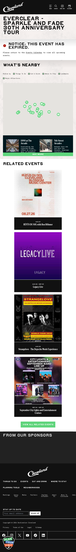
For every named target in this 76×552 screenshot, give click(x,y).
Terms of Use (18, 527)
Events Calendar (34, 52)
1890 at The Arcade (26, 142)
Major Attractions (12, 78)
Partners (33, 495)
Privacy (6, 527)
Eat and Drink (39, 482)
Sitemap (39, 527)
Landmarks (64, 74)
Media (24, 495)
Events (24, 482)
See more (38, 154)
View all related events (38, 424)
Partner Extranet (44, 495)
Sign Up (35, 513)
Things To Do (21, 74)
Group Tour (16, 495)
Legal (29, 527)
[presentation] (12, 145)
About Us (54, 495)
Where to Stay (50, 74)
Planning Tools (11, 488)
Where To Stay (59, 482)
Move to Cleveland (64, 495)
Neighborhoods (31, 488)
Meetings (6, 495)
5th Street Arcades (59, 142)
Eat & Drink (35, 74)
